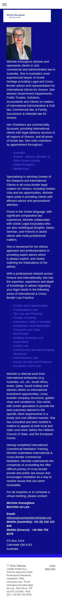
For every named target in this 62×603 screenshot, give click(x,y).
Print (13, 565)
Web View (50, 569)
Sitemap (21, 565)
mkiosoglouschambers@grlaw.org (29, 517)
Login (52, 565)
